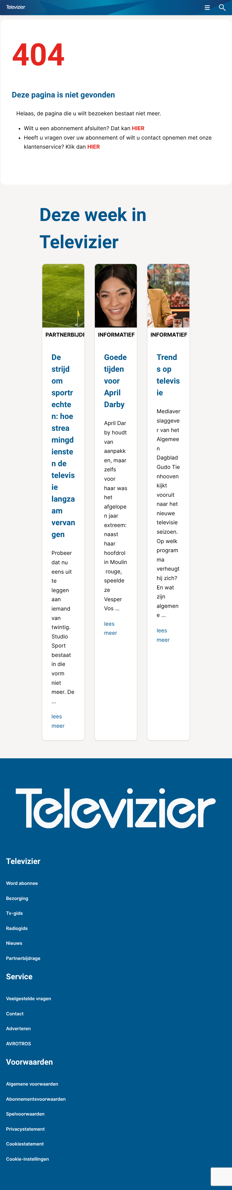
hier (138, 128)
